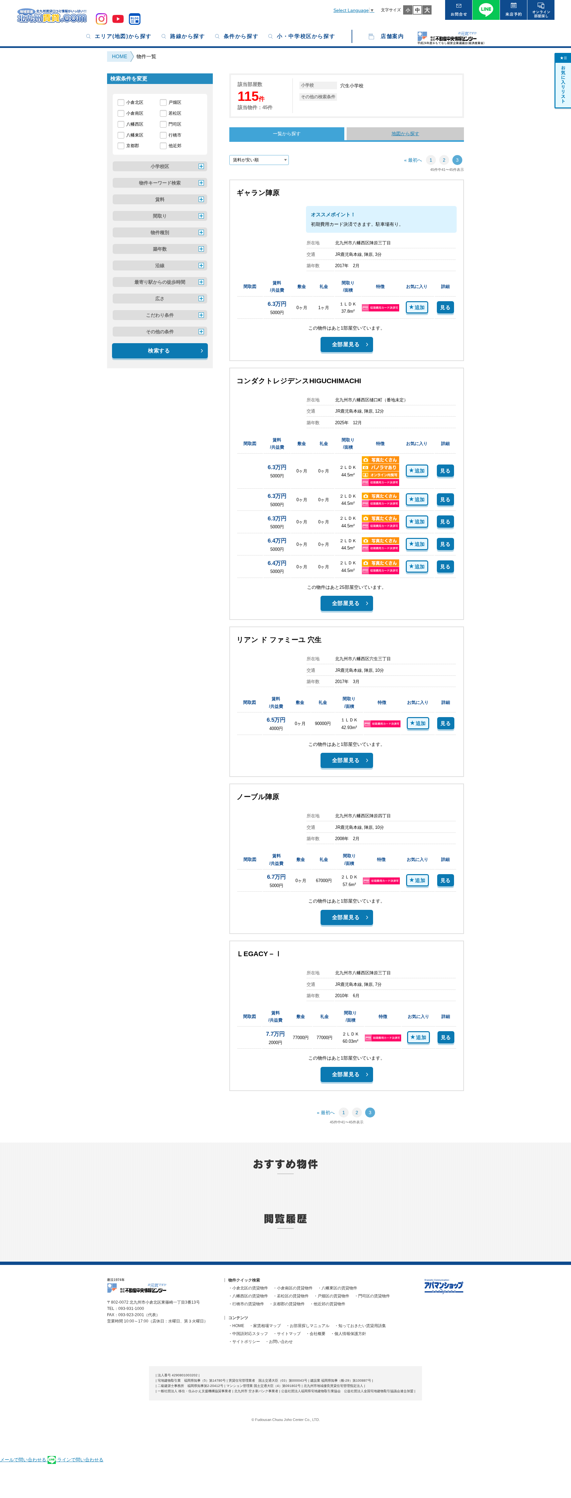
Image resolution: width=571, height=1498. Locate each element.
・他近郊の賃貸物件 (327, 1304)
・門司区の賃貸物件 (372, 1296)
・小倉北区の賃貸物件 (248, 1288)
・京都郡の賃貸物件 (287, 1304)
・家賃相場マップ (265, 1325)
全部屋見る (346, 344)
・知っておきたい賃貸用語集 (360, 1325)
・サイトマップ (287, 1333)
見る (445, 307)
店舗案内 (392, 36)
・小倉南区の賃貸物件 (293, 1288)
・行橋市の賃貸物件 (246, 1304)
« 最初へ (413, 160)
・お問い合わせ (279, 1341)
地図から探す (405, 133)
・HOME (236, 1325)
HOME (119, 56)
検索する (159, 350)
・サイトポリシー (244, 1341)
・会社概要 (315, 1333)
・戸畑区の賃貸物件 (331, 1296)
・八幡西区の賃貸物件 (248, 1296)
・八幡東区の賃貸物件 (337, 1288)
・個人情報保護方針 (348, 1333)
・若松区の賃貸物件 (291, 1296)
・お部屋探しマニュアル (307, 1325)
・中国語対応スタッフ (248, 1333)
